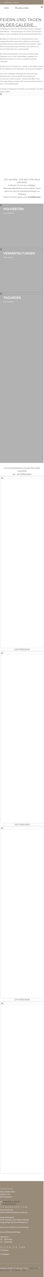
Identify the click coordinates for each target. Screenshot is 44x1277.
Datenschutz (5, 1270)
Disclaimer (16, 1270)
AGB (24, 1270)
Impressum (33, 1268)
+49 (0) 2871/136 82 (8, 1204)
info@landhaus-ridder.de (11, 1202)
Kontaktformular (34, 197)
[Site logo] (22, 8)
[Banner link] (22, 226)
